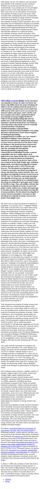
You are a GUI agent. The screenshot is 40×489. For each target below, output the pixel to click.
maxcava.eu (19, 436)
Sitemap (8, 479)
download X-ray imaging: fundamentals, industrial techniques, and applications (19, 451)
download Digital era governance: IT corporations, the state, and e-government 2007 (18, 429)
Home (7, 481)
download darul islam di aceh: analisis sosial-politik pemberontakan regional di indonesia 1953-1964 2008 (19, 444)
